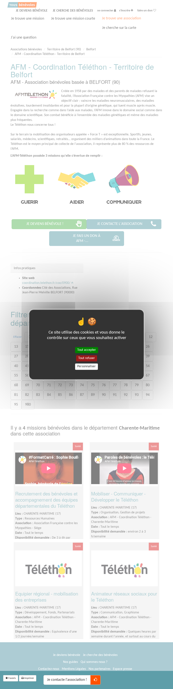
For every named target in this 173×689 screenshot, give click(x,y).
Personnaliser (86, 366)
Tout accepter (86, 350)
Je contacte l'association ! (67, 680)
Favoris (12, 678)
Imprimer (29, 678)
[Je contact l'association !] (95, 680)
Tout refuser (86, 358)
